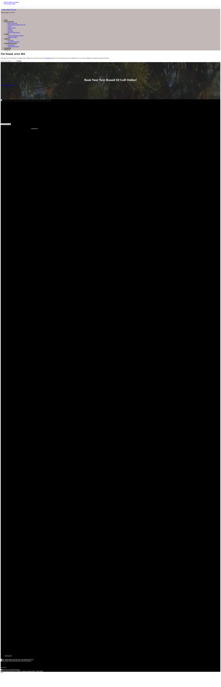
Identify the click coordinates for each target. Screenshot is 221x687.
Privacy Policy (39, 671)
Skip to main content (9, 3)
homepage (48, 58)
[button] (9, 21)
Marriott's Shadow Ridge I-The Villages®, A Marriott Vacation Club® (18, 671)
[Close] (1, 17)
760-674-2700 (8, 655)
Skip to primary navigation (11, 2)
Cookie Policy (34, 128)
